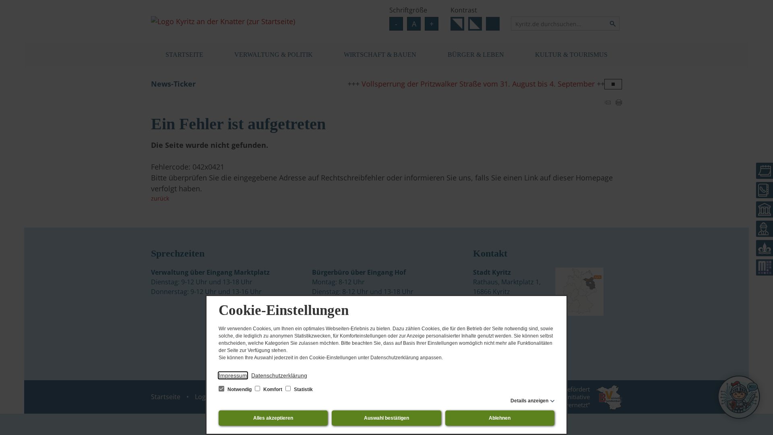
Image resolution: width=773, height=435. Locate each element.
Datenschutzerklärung (279, 375)
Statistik (303, 389)
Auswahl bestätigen (386, 418)
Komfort (272, 389)
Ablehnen (500, 418)
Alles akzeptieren (273, 418)
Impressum (233, 375)
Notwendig (239, 389)
